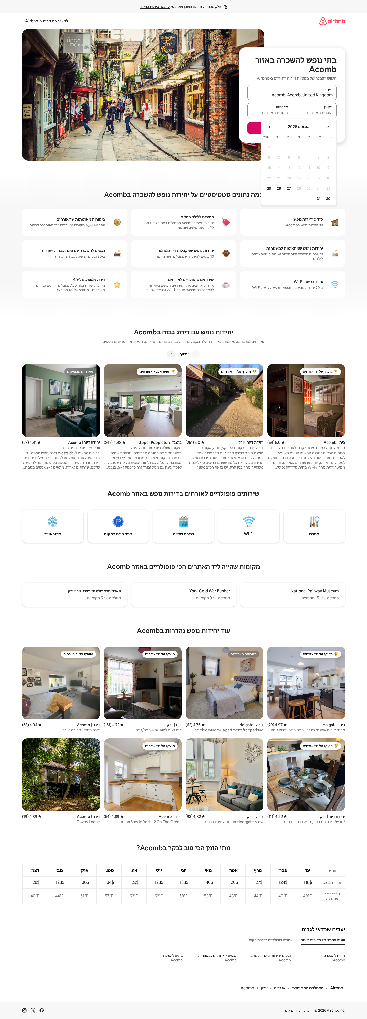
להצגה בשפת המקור (155, 6)
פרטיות (304, 1010)
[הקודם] (196, 354)
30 (328, 198)
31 (318, 198)
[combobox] (292, 95)
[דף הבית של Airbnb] (332, 21)
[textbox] (314, 113)
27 (289, 188)
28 (279, 188)
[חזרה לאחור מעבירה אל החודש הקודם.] (327, 126)
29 (269, 188)
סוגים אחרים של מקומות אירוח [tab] (323, 940)
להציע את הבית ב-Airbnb (46, 21)
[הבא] (171, 354)
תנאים (289, 1010)
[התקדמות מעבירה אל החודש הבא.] (269, 126)
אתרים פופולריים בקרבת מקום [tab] (271, 940)
